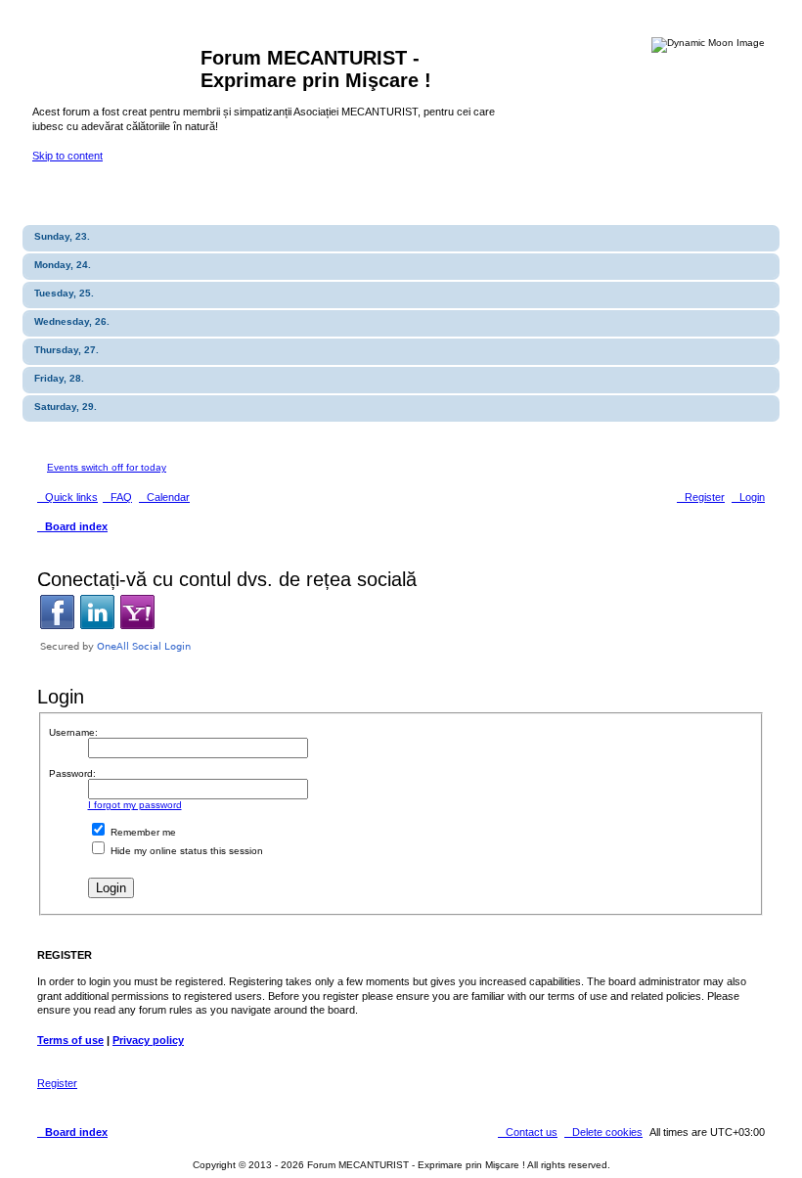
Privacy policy (148, 1040)
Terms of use (70, 1040)
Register (57, 1083)
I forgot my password (135, 804)
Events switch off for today (106, 467)
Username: (73, 732)
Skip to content (67, 155)
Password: (72, 773)
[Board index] (116, 63)
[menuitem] (117, 497)
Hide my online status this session (185, 850)
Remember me (142, 832)
